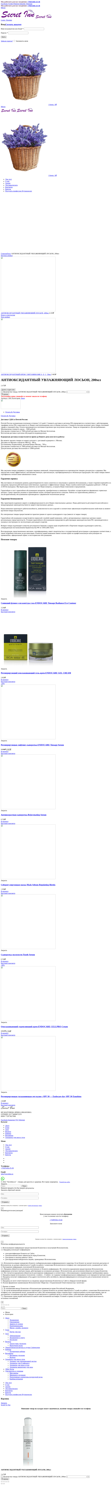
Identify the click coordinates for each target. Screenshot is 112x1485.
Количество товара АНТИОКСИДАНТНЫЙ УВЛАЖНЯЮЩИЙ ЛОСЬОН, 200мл (35, 392)
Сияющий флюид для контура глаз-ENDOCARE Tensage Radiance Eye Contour (38, 603)
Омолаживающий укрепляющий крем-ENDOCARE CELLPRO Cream (34, 1026)
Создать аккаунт (13, 24)
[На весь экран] (6, 1481)
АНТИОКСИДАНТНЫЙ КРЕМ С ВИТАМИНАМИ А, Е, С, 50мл (26, 374)
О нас (7, 1147)
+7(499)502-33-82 (56, 1220)
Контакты (9, 1153)
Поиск (24, 1186)
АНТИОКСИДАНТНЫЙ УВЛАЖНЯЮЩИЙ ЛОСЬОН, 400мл (25, 313)
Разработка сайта (64, 1182)
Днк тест (8, 1145)
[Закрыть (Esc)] (2, 1481)
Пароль (4, 33)
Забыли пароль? (7, 41)
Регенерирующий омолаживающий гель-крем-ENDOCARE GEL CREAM (36, 673)
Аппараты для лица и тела (15, 1137)
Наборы (8, 1133)
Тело (7, 1130)
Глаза (7, 1128)
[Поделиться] (4, 1481)
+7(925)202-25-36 (33, 2)
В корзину (5, 394)
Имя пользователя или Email (12, 29)
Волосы (8, 1131)
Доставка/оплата (11, 1151)
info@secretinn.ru (7, 1174)
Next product (5, 317)
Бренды (8, 1155)
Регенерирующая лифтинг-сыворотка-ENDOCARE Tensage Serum (32, 745)
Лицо (9, 254)
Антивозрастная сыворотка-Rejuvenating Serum (23, 815)
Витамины (9, 1135)
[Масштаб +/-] (8, 1481)
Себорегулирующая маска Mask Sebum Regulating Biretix (28, 885)
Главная (4, 254)
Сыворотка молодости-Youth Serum (18, 954)
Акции (7, 1149)
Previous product (7, 256)
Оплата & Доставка (12, 412)
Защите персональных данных (35, 1205)
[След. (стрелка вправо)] (4, 1483)
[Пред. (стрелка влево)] (2, 1483)
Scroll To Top (5, 1405)
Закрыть (4, 1403)
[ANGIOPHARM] (11, 408)
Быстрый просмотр (8, 612)
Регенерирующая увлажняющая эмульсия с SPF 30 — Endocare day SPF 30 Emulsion (41, 1096)
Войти (4, 37)
